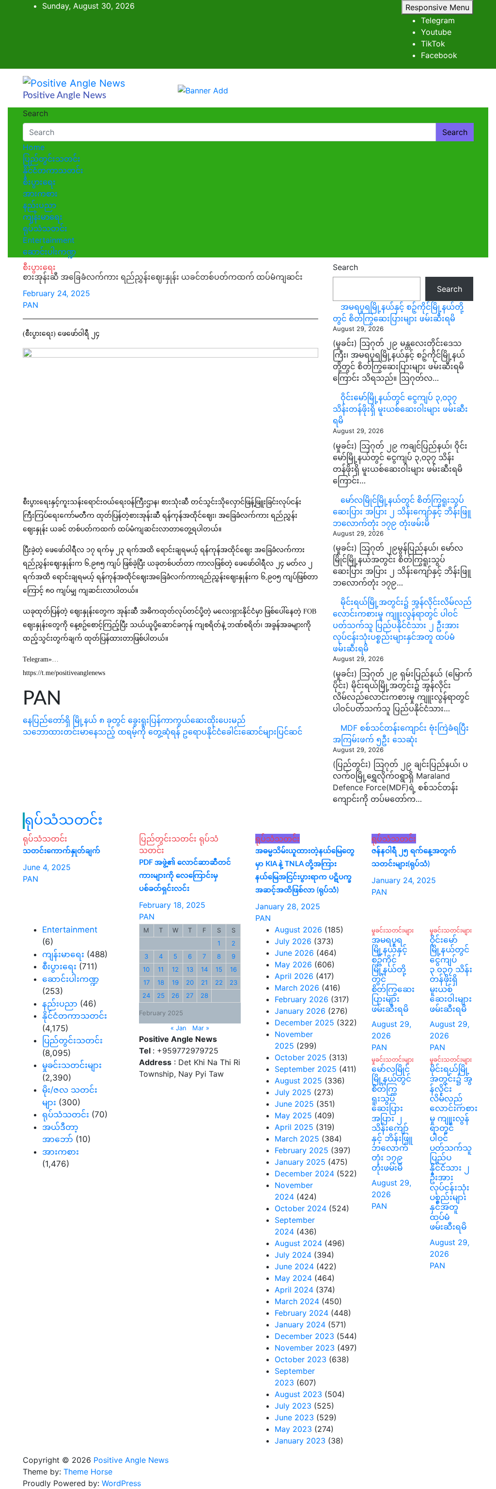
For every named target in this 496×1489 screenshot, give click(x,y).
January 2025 (300, 1162)
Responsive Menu (437, 7)
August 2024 (298, 1243)
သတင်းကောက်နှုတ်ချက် (61, 851)
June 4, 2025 (47, 867)
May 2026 (293, 964)
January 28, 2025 (287, 906)
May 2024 (293, 1278)
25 (161, 995)
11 (161, 969)
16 (233, 969)
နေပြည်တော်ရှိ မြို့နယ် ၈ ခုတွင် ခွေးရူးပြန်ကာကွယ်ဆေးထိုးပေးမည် (134, 720)
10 (146, 969)
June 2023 (294, 1417)
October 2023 (300, 1359)
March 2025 (297, 1138)
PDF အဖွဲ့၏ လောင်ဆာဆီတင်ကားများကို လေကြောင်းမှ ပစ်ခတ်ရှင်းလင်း (185, 875)
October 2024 (300, 1208)
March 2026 (297, 988)
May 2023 (293, 1429)
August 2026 (298, 929)
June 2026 (294, 953)
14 (204, 969)
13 (189, 969)
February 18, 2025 (172, 905)
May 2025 (293, 1115)
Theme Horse (87, 1471)
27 (189, 995)
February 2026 (301, 999)
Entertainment (49, 240)
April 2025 (294, 1127)
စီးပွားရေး (39, 182)
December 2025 (304, 1022)
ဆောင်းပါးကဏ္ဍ (49, 251)
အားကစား (40, 193)
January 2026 (300, 1011)
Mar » (200, 1028)
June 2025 (294, 1104)
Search (35, 113)
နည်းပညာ (39, 205)
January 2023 (300, 1440)
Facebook (439, 55)
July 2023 (293, 1406)
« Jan (178, 1028)
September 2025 (306, 1069)
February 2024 (301, 1313)
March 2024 (297, 1301)
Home (34, 147)
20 (190, 982)
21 (204, 982)
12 (175, 969)
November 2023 (305, 1348)
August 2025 (298, 1080)
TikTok (433, 43)
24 (146, 995)
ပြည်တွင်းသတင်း (51, 159)
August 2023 (298, 1394)
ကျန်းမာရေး (42, 217)
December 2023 (304, 1336)
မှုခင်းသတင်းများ (72, 1065)
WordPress (121, 1483)
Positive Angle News (64, 95)
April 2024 (294, 1289)
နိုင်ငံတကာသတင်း (53, 170)
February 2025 (301, 1150)
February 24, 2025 (56, 293)
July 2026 (293, 941)
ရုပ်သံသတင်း (45, 228)
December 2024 (304, 1173)
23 (233, 982)
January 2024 (300, 1324)
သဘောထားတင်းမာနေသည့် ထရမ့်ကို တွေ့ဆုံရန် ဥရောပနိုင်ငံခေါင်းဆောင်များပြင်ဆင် (162, 732)
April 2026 (294, 976)
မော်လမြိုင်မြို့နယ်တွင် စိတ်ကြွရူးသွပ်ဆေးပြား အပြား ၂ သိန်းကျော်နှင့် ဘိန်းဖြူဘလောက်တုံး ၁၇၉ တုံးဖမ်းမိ (402, 511)
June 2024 (294, 1266)
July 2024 (293, 1255)
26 (175, 995)
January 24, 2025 (404, 880)
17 (146, 982)
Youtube (436, 32)
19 (175, 982)
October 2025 (300, 1057)
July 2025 (293, 1092)
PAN (30, 305)
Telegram (438, 20)
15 (219, 969)
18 (160, 982)
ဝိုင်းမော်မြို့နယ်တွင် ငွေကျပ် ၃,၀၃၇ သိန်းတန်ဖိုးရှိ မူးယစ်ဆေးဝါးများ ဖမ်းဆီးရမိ (400, 408)
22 (219, 982)
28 (204, 995)
